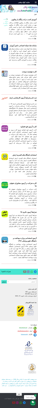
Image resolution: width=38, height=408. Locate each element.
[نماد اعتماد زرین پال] (20, 316)
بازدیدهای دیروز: (32, 292)
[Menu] (35, 2)
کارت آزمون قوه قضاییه (28, 127)
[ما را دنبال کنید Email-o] (24, 271)
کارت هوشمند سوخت (29, 72)
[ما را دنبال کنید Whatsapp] (31, 271)
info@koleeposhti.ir (23, 331)
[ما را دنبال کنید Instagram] (28, 271)
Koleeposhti (24, 334)
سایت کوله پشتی (24, 2)
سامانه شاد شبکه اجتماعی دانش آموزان (23, 46)
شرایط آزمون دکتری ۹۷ (28, 212)
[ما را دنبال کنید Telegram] (35, 271)
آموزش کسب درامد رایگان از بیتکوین (24, 19)
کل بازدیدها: (33, 294)
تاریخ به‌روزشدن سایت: (30, 296)
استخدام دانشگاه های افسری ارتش (25, 155)
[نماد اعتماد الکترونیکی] (31, 316)
